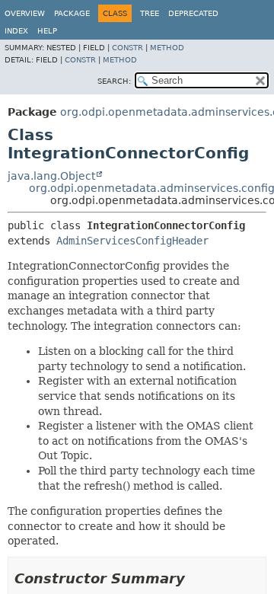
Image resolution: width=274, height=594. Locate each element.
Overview (25, 13)
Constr (127, 47)
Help (47, 31)
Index (16, 31)
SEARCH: (114, 81)
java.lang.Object (51, 176)
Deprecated (193, 13)
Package (72, 13)
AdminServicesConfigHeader (132, 241)
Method (167, 47)
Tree (149, 13)
